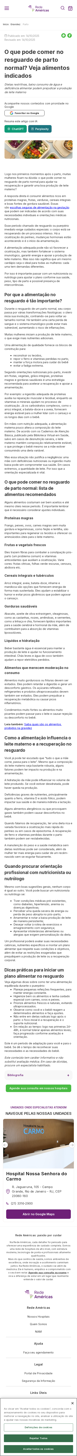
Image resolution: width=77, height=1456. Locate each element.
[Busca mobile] (62, 9)
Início (6, 24)
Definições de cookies (38, 1427)
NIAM (38, 1331)
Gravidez (15, 24)
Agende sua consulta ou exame (47, 1272)
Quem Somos (38, 1324)
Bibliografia (15, 1075)
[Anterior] (5, 1145)
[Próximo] (72, 1145)
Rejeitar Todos (39, 1438)
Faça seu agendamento (38, 1352)
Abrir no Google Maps (39, 1214)
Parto (26, 24)
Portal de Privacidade (38, 1373)
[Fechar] (72, 1403)
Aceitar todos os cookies (38, 1448)
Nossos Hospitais (38, 1316)
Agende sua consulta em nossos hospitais (38, 1088)
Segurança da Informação (38, 1380)
